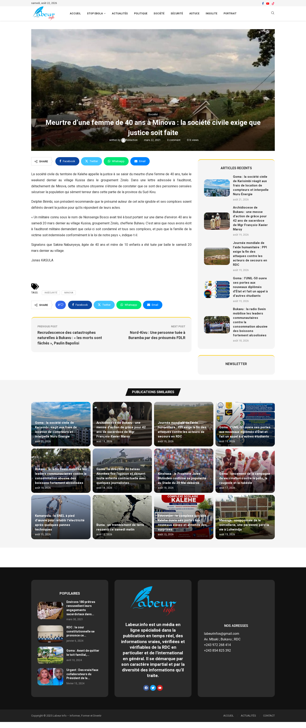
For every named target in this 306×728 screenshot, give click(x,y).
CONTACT (269, 716)
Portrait (230, 13)
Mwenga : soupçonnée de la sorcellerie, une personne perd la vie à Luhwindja (244, 525)
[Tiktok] (273, 3)
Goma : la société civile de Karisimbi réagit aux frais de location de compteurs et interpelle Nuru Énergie (251, 185)
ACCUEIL (75, 13)
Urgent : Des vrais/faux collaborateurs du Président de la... (82, 674)
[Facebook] (263, 3)
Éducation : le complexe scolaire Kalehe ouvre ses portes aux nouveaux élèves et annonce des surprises (182, 522)
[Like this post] (61, 305)
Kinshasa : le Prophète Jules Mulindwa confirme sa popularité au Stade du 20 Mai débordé (182, 478)
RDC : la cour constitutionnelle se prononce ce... (80, 631)
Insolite (211, 13)
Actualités (120, 13)
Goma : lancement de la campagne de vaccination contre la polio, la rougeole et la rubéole (244, 478)
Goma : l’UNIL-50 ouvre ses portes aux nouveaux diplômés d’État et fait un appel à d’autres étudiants (250, 287)
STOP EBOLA (95, 13)
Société (159, 13)
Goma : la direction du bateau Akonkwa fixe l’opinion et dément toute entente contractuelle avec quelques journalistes (121, 476)
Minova (68, 292)
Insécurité (51, 292)
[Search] (273, 13)
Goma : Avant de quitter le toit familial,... (82, 652)
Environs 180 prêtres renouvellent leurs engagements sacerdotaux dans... (80, 608)
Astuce (194, 13)
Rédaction (132, 140)
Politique (140, 13)
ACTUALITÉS (248, 716)
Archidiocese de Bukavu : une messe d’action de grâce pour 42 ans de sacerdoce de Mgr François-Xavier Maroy (250, 218)
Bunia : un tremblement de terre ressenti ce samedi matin (120, 527)
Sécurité (177, 13)
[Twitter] (153, 688)
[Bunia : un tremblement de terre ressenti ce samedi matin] (122, 517)
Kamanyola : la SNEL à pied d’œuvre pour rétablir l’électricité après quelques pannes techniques (60, 522)
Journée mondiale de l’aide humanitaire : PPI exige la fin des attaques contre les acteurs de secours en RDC (250, 254)
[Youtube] (267, 3)
